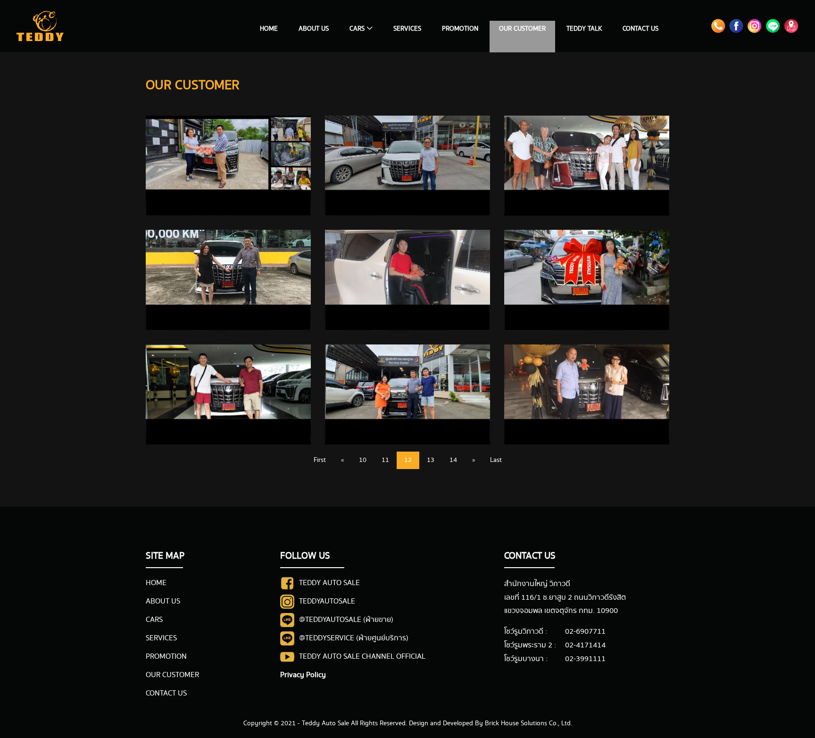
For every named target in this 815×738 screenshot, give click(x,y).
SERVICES (407, 29)
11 (385, 460)
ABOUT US (314, 29)
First (320, 460)
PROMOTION (460, 29)
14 (453, 460)
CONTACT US (640, 29)
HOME (269, 29)
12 (408, 460)
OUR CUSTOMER (522, 29)
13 (430, 460)
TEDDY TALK (584, 29)
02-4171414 (585, 645)
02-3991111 (585, 659)
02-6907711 (585, 631)
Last (496, 460)
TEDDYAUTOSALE (327, 601)
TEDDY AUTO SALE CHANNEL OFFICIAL (362, 656)
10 (362, 460)
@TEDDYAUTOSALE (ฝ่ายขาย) (346, 619)
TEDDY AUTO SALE (329, 583)
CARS (154, 619)
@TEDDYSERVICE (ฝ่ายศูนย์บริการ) (353, 638)
